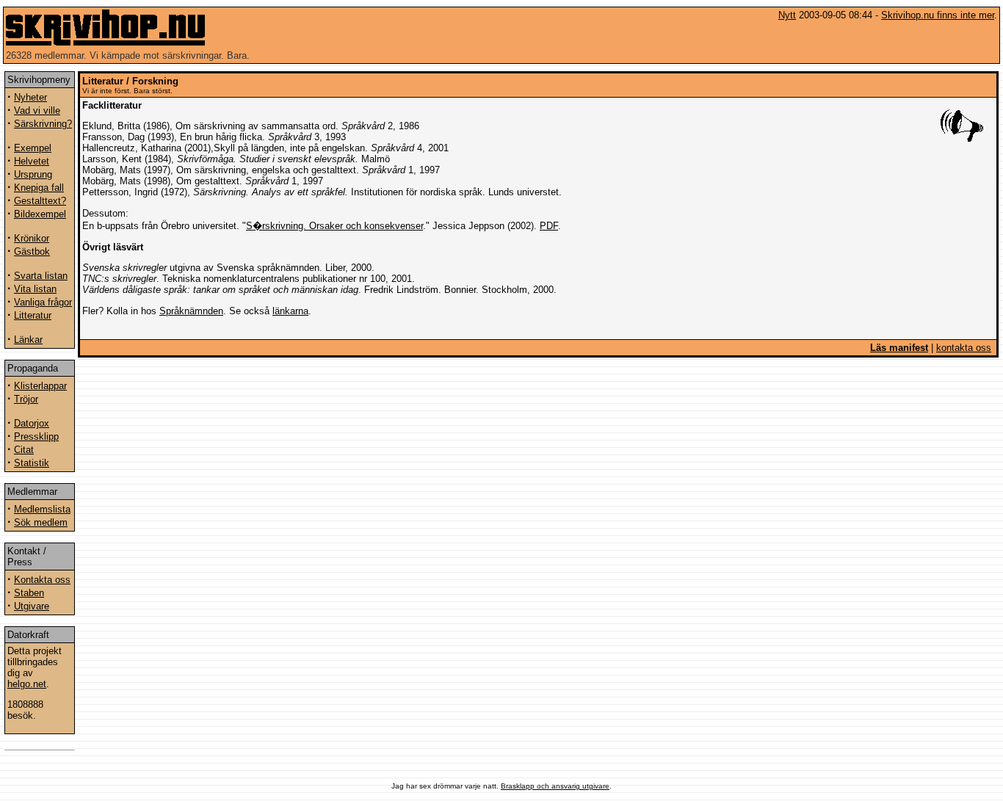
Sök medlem (41, 522)
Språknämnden (191, 310)
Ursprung (33, 174)
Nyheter (30, 97)
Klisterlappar (40, 385)
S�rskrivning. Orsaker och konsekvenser (334, 225)
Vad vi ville (37, 110)
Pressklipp (36, 436)
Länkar (28, 339)
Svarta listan (41, 275)
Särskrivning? (43, 123)
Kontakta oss (42, 579)
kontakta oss (963, 347)
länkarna (290, 310)
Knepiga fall (39, 187)
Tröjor (26, 399)
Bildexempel (40, 214)
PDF (549, 225)
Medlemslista (42, 509)
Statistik (31, 462)
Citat (24, 449)
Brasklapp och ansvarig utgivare (555, 786)
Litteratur (32, 315)
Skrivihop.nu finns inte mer (937, 15)
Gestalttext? (40, 200)
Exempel (32, 147)
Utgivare (31, 606)
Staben (29, 592)
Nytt (787, 15)
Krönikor (31, 238)
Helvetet (31, 161)
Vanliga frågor (43, 302)
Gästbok (32, 251)
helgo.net (26, 683)
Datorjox (31, 423)
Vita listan (35, 288)
